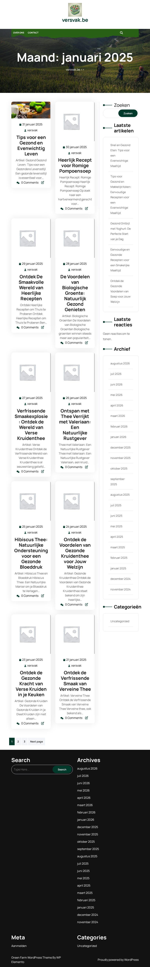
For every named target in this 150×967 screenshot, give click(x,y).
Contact (33, 32)
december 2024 (120, 579)
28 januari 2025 (76, 264)
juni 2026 (116, 384)
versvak (32, 130)
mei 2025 (116, 526)
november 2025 (120, 458)
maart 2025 (117, 547)
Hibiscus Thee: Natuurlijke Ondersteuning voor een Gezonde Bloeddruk (31, 553)
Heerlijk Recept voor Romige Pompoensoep (75, 165)
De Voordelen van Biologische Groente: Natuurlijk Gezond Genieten (75, 293)
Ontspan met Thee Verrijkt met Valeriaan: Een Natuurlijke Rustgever (75, 424)
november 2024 (120, 589)
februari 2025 (119, 558)
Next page (36, 741)
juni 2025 (116, 516)
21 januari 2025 (76, 660)
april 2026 (116, 405)
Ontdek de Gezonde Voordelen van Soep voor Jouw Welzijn (120, 291)
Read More (29, 110)
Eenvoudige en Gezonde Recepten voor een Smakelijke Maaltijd (120, 260)
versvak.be (75, 19)
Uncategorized (119, 621)
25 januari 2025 (32, 527)
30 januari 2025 (76, 147)
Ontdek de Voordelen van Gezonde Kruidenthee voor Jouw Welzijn (75, 553)
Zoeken (122, 105)
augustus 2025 (120, 495)
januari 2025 (118, 568)
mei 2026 (116, 395)
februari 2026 (119, 426)
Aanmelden (19, 946)
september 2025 (88, 849)
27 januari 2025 (32, 398)
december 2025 (120, 447)
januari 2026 (118, 437)
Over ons (18, 32)
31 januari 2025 (32, 124)
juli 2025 (115, 505)
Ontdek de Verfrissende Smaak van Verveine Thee (75, 680)
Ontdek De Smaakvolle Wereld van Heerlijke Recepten (31, 287)
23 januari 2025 (32, 660)
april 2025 (116, 537)
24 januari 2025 (76, 527)
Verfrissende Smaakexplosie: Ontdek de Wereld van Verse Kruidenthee (31, 424)
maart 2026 (117, 416)
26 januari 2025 (76, 398)
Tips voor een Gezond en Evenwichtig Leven (31, 145)
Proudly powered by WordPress (118, 960)
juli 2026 (115, 374)
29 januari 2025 (32, 264)
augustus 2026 (120, 363)
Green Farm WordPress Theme (31, 957)
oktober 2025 (119, 468)
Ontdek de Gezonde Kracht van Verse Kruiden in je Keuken (31, 683)
